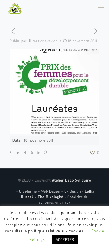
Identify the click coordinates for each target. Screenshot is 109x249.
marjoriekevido (45, 40)
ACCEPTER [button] (65, 239)
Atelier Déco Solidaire (71, 180)
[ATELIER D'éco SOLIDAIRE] (15, 8)
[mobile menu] (101, 9)
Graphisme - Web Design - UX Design (50, 191)
